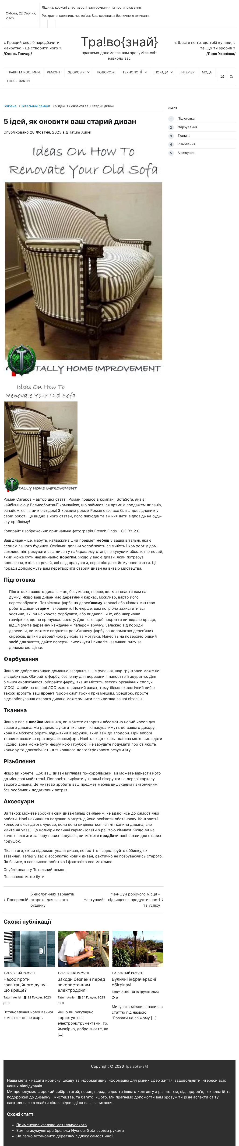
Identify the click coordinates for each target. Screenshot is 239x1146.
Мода (207, 72)
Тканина (184, 136)
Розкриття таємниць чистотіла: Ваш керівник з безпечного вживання (96, 15)
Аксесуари (186, 153)
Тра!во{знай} (119, 41)
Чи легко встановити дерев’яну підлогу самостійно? (64, 1136)
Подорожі (106, 72)
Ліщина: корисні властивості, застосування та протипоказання (91, 7)
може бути (35, 876)
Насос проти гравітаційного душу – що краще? (26, 985)
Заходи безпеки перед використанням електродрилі (81, 985)
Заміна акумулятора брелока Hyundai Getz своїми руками (70, 1130)
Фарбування (187, 127)
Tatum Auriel (80, 132)
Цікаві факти (18, 81)
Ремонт (54, 72)
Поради (161, 72)
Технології (132, 72)
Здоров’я (76, 72)
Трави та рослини (23, 72)
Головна (10, 106)
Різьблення (186, 144)
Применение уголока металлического (51, 1124)
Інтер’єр (187, 72)
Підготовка (186, 118)
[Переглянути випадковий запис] (222, 76)
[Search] (231, 76)
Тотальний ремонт (35, 106)
